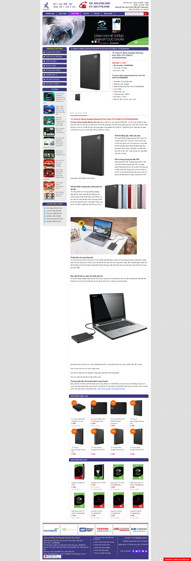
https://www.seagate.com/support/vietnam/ (111, 389)
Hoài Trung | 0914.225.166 (55, 219)
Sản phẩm (75, 13)
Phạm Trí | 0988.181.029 (54, 213)
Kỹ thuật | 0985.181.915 (54, 221)
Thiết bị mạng (51, 61)
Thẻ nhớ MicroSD (52, 79)
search (145, 13)
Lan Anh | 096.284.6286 (54, 211)
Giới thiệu (63, 13)
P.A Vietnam (143, 541)
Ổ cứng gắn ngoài (53, 52)
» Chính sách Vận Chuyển (101, 547)
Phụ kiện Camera (52, 84)
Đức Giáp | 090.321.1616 (54, 208)
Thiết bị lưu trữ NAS (54, 57)
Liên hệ (96, 13)
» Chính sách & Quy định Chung (103, 542)
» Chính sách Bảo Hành (100, 550)
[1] (93, 42)
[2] (95, 42)
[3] (98, 42)
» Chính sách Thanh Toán (101, 545)
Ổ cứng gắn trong (53, 70)
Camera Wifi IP (51, 75)
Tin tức (86, 13)
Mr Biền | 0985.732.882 (54, 216)
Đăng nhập (108, 13)
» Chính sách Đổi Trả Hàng (102, 553)
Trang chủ (50, 13)
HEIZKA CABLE (51, 66)
